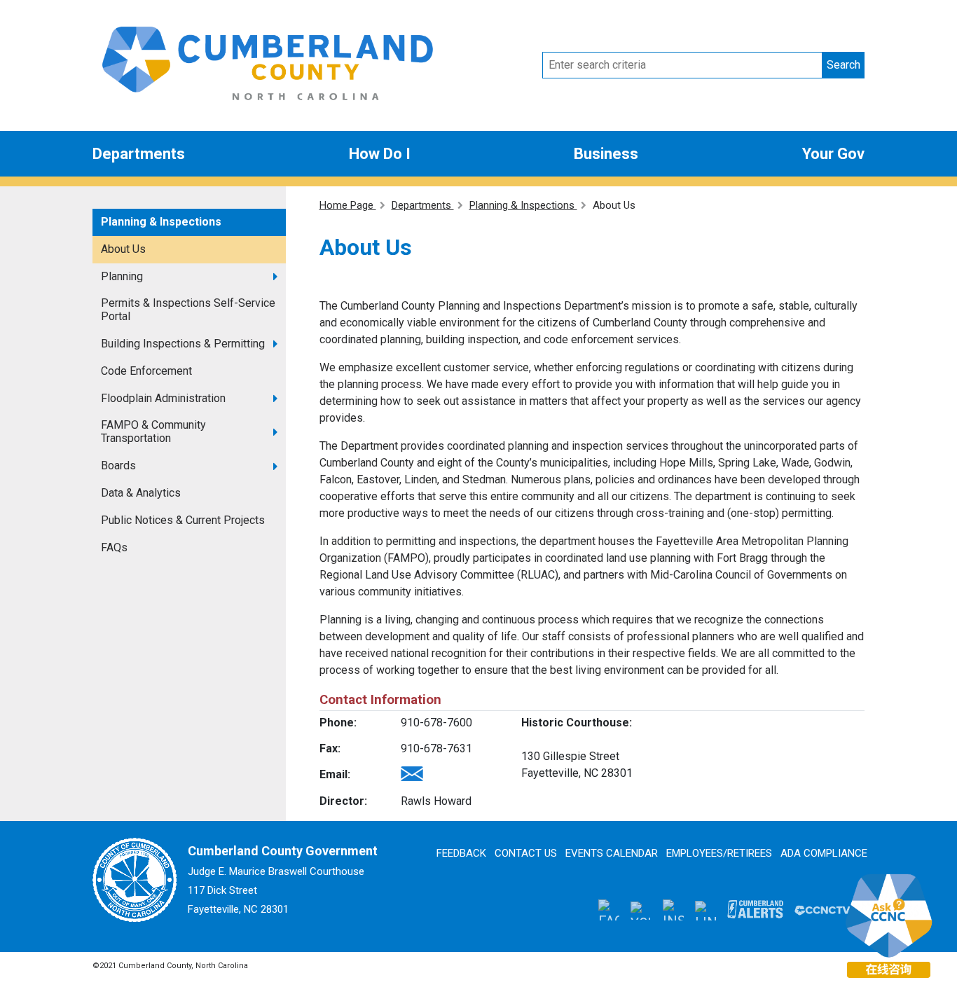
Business (606, 154)
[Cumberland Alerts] (755, 909)
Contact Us (526, 853)
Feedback (461, 853)
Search (843, 64)
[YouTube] (641, 909)
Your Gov (833, 154)
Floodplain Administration (163, 398)
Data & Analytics (141, 492)
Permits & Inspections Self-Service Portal (188, 309)
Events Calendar (611, 853)
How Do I (380, 154)
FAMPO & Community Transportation (153, 431)
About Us (123, 249)
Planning (122, 276)
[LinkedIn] (705, 909)
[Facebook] (608, 910)
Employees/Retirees (719, 853)
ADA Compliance (823, 853)
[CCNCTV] (822, 909)
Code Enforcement (146, 371)
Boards (118, 465)
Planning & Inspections (161, 221)
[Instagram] (673, 910)
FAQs (114, 547)
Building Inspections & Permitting (183, 343)
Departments (138, 154)
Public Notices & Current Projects (183, 520)
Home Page (347, 205)
